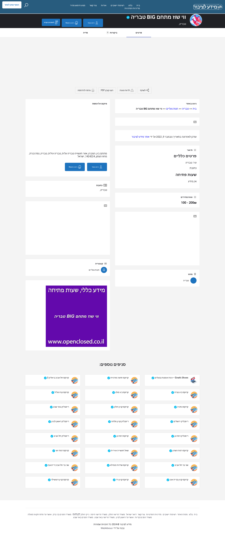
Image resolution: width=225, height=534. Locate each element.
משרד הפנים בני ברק (62, 514)
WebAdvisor (107, 528)
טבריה (185, 108)
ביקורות (112, 32)
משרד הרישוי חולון (117, 514)
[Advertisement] (112, 60)
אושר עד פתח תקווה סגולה (40, 514)
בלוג (130, 5)
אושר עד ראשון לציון (125, 517)
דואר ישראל (131, 514)
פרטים (139, 32)
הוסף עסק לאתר (12, 5)
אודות (103, 5)
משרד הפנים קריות (143, 517)
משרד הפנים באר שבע (83, 517)
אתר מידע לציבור (140, 136)
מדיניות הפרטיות (132, 8)
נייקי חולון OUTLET (81, 514)
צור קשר (93, 5)
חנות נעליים (172, 108)
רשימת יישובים (117, 5)
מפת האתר (182, 514)
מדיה (85, 32)
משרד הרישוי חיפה (98, 514)
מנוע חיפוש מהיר (77, 5)
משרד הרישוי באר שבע (104, 517)
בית (138, 5)
